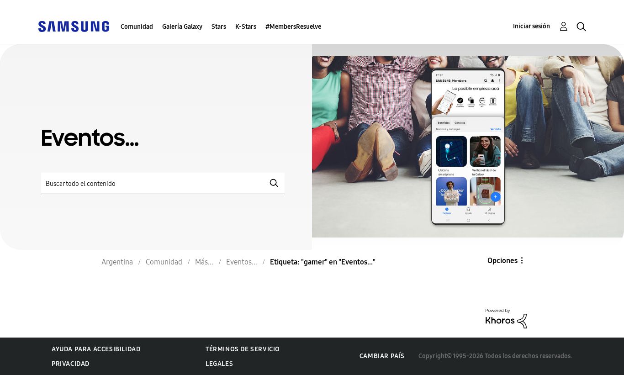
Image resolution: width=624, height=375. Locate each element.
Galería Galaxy (182, 27)
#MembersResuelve (293, 27)
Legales (219, 364)
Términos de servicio (243, 349)
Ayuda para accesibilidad (96, 349)
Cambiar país (382, 356)
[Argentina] (73, 25)
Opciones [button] (502, 260)
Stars (219, 27)
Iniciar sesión (531, 26)
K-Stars (245, 27)
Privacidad (71, 364)
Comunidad (137, 27)
